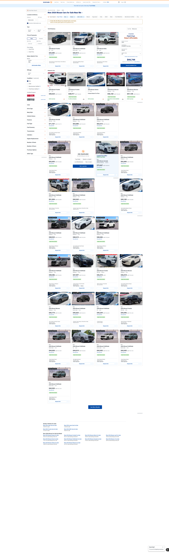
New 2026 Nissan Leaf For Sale (113, 435)
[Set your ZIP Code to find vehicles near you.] (82, 13)
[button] (118, 2)
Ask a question (83, 166)
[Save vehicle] (69, 34)
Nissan (58, 10)
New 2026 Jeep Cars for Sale (50, 425)
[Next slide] (140, 87)
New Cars (63, 2)
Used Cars (56, 2)
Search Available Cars (131, 65)
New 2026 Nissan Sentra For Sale (51, 442)
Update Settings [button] (137, 61)
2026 (63, 10)
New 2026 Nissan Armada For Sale (93, 439)
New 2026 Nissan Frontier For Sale (72, 435)
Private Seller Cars (70, 2)
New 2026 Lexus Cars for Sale (71, 425)
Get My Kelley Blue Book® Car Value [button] (131, 56)
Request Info (58, 66)
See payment (51, 54)
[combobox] (36, 10)
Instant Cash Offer (86, 2)
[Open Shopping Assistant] (167, 549)
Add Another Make (36, 65)
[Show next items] (140, 17)
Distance (29, 17)
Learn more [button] (43, 95)
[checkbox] (30, 49)
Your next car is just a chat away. (84, 5)
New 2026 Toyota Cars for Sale (50, 429)
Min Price (29, 41)
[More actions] (68, 66)
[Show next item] (116, 147)
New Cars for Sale (51, 10)
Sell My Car (78, 2)
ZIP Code (40, 17)
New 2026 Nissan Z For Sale (112, 439)
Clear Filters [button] (59, 17)
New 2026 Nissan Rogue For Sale (51, 435)
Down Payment (124, 49)
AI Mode (106, 2)
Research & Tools (96, 2)
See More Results (95, 407)
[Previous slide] (49, 87)
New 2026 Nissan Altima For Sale (93, 435)
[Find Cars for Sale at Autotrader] (47, 2)
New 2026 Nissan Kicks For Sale (50, 439)
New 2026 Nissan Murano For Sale (72, 442)
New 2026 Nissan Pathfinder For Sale (72, 439)
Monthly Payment (125, 41)
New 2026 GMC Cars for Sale (71, 429)
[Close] (163, 547)
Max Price (39, 41)
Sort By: (129, 28)
